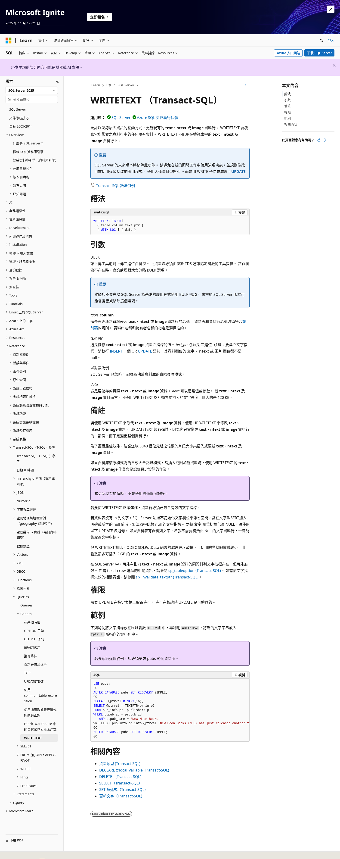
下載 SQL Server (319, 53)
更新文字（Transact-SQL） (122, 796)
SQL (109, 85)
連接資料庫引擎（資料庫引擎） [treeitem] (35, 160)
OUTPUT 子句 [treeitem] (34, 639)
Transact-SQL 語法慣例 (115, 185)
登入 (331, 40)
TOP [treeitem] (27, 673)
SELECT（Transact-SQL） (120, 783)
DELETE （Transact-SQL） (121, 776)
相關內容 (290, 124)
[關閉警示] (330, 9)
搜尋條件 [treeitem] (30, 656)
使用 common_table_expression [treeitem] (40, 695)
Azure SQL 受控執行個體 (157, 117)
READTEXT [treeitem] (32, 647)
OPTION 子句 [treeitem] (34, 630)
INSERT (116, 351)
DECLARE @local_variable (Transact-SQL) (134, 770)
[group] (170, 710)
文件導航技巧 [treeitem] (19, 118)
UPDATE (238, 171)
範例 (287, 118)
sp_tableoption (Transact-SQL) (194, 570)
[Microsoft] (9, 40)
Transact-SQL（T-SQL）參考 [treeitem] (36, 459)
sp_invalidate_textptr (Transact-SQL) (167, 577)
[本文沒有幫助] (324, 140)
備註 (287, 106)
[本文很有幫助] (319, 140)
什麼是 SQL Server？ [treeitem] (28, 143)
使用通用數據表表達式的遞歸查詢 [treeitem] (40, 712)
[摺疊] (57, 81)
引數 (287, 100)
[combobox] (32, 90)
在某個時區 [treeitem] (32, 622)
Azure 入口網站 (288, 53)
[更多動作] (245, 85)
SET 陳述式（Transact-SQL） (123, 789)
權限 (287, 112)
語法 (287, 94)
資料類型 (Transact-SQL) (119, 763)
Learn (95, 85)
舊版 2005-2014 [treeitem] (21, 126)
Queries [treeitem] (26, 605)
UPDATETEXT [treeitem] (33, 681)
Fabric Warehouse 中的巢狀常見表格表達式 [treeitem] (40, 727)
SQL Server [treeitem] (17, 109)
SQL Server (125, 85)
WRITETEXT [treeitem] (33, 738)
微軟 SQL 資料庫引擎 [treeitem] (28, 152)
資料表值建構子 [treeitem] (35, 664)
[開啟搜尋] (321, 40)
